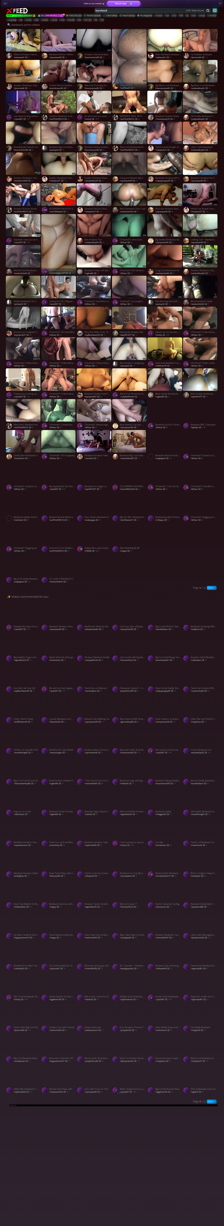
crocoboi (91, 458)
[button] (215, 10)
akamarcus (163, 907)
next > (211, 587)
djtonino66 (22, 88)
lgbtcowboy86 (129, 722)
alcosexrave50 (130, 752)
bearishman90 (59, 88)
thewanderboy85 (25, 783)
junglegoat (163, 458)
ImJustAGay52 (200, 752)
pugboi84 (91, 273)
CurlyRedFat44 (129, 396)
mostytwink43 (58, 1092)
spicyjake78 (128, 1030)
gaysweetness (23, 845)
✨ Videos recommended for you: (28, 596)
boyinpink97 (22, 335)
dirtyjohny (198, 722)
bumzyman (163, 845)
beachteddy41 (165, 660)
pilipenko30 (57, 722)
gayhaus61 (163, 57)
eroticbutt (21, 520)
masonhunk (199, 845)
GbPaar (126, 242)
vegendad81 (199, 968)
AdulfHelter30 (23, 722)
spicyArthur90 (129, 691)
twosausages (58, 752)
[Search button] (208, 10)
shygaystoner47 (24, 937)
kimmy (91, 119)
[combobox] (149, 10)
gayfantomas (129, 999)
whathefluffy (93, 968)
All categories (146, 15)
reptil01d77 (128, 335)
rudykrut (198, 629)
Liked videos (111, 15)
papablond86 (200, 907)
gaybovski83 (93, 845)
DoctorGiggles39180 (62, 273)
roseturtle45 (93, 937)
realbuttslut (22, 907)
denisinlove (57, 660)
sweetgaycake (129, 968)
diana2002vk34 (130, 489)
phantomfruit (129, 660)
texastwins (22, 458)
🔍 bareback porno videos (23, 25)
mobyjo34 (92, 876)
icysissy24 (56, 150)
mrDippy (162, 520)
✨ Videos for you (73, 15)
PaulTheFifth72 (59, 119)
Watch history (128, 15)
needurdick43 (129, 211)
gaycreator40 (93, 752)
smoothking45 (23, 752)
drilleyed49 (163, 968)
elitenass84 (57, 876)
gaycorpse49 (58, 57)
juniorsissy (57, 845)
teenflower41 (129, 520)
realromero (163, 1030)
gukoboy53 (22, 968)
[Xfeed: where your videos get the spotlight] (17, 10)
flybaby (198, 427)
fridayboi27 (164, 150)
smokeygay (92, 520)
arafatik (91, 814)
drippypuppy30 (165, 181)
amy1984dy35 (58, 211)
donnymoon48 (165, 722)
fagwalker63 (23, 660)
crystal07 (22, 119)
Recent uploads (94, 15)
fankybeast (22, 1061)
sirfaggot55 (163, 814)
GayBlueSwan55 (94, 335)
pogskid (197, 1092)
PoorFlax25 (128, 88)
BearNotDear (164, 629)
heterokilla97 (93, 783)
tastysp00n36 (93, 660)
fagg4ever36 (58, 999)
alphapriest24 (201, 937)
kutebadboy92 (200, 88)
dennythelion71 (165, 876)
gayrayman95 (164, 242)
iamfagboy (21, 876)
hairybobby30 (94, 181)
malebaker (199, 660)
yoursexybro (93, 691)
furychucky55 (200, 691)
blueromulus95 (94, 57)
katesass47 (22, 57)
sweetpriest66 (23, 181)
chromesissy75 (165, 119)
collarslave (22, 814)
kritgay (126, 551)
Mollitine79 (163, 366)
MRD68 (91, 551)
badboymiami (93, 1030)
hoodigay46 (128, 937)
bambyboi (198, 876)
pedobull (127, 783)
